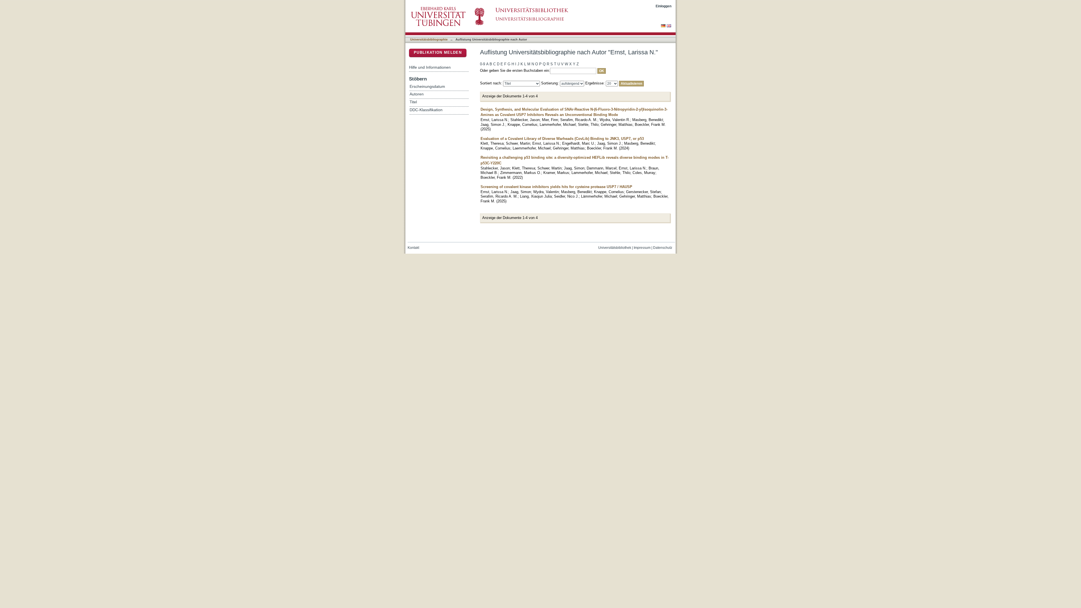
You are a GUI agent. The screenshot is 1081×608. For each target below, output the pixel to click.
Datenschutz (662, 248)
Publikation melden (438, 52)
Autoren (417, 94)
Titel (413, 102)
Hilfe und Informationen (430, 67)
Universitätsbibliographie (429, 39)
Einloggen (663, 6)
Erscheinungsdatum (427, 86)
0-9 (482, 64)
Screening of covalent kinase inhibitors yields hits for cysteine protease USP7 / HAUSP (556, 187)
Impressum (642, 248)
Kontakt (413, 248)
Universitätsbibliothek (614, 248)
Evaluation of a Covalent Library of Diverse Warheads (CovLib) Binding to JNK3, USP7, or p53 (562, 139)
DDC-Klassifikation (426, 110)
